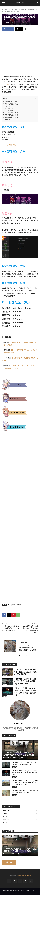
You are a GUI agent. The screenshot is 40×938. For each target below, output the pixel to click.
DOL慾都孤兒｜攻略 (11, 112)
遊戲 (13, 605)
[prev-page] (3, 799)
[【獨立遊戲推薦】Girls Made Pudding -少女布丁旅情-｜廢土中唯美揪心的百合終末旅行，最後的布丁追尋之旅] (6, 783)
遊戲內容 (10, 110)
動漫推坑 (15, 795)
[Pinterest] (13, 615)
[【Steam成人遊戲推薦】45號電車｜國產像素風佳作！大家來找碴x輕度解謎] (7, 672)
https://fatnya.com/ (23, 645)
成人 (9, 605)
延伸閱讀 (7, 119)
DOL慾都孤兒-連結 (9, 145)
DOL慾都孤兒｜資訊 (11, 101)
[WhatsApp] (18, 615)
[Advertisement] (20, 54)
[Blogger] (19, 655)
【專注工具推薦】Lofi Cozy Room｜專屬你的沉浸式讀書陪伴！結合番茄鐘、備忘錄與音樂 (24, 772)
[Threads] (31, 881)
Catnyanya (22, 642)
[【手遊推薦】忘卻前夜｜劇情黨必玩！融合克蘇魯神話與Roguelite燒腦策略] (7, 681)
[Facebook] (4, 615)
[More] (25, 29)
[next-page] (6, 799)
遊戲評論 (7, 10)
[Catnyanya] (10, 648)
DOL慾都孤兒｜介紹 (11, 104)
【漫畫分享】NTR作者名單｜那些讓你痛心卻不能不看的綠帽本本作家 (10, 628)
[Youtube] (25, 881)
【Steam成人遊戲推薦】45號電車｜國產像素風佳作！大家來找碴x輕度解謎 (25, 672)
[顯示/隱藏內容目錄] (33, 99)
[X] (9, 615)
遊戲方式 (10, 108)
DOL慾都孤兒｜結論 (11, 115)
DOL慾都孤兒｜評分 (11, 117)
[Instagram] (15, 881)
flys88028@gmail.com (24, 876)
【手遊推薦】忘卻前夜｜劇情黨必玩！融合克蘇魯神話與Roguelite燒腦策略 (25, 681)
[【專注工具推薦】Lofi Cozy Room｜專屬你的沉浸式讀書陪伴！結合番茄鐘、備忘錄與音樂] (7, 691)
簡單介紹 (8, 106)
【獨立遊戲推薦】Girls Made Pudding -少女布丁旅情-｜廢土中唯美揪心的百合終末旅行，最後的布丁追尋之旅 (25, 782)
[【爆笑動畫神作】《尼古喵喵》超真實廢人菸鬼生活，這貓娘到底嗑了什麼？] (6, 793)
